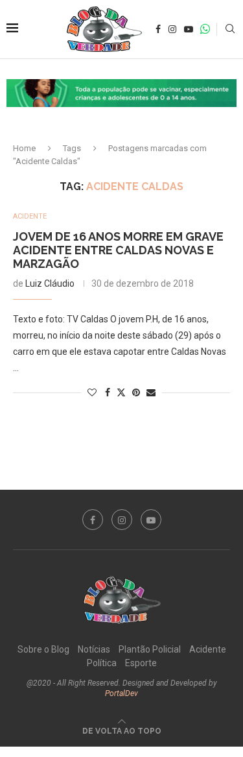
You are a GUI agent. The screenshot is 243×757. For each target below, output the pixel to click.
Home (24, 148)
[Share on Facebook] (107, 392)
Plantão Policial (150, 649)
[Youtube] (188, 29)
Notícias (94, 649)
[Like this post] (92, 392)
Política (102, 663)
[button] (121, 93)
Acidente (207, 649)
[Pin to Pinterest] (136, 392)
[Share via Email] (151, 392)
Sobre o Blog (43, 649)
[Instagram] (172, 29)
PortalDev (121, 693)
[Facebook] (158, 29)
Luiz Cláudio (50, 283)
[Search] (230, 29)
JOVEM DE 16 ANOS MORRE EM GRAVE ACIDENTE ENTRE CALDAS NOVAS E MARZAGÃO (118, 250)
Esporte (141, 663)
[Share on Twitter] (121, 392)
